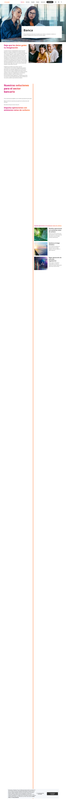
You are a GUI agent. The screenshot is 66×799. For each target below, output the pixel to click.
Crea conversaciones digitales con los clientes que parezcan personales (18, 98)
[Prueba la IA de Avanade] (58, 2)
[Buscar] (61, 2)
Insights (33, 2)
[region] (33, 793)
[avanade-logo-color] (7, 2)
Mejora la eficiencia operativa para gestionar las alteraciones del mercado (16, 101)
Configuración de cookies (41, 794)
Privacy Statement (15, 797)
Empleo (37, 2)
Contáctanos (50, 2)
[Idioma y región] (56, 2)
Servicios (27, 2)
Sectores (22, 2)
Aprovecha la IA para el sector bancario (11, 104)
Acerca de (43, 2)
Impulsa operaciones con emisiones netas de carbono (17, 109)
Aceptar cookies (52, 794)
